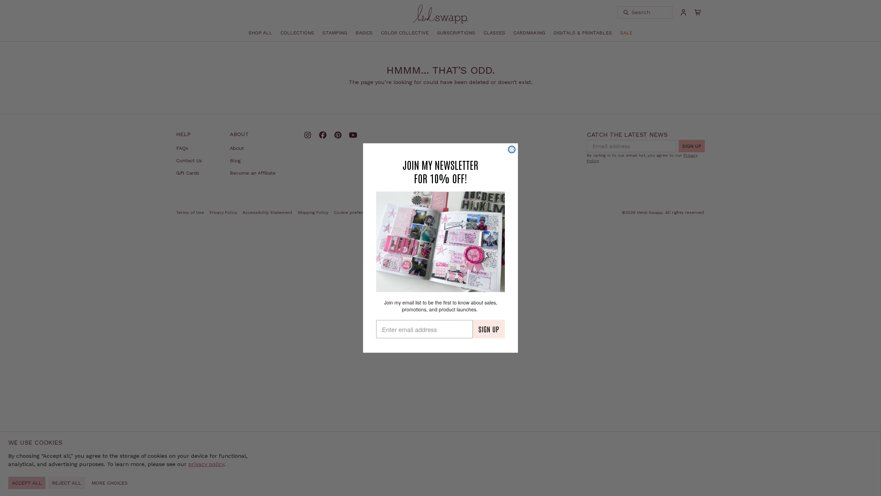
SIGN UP (488, 328)
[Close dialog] (511, 149)
